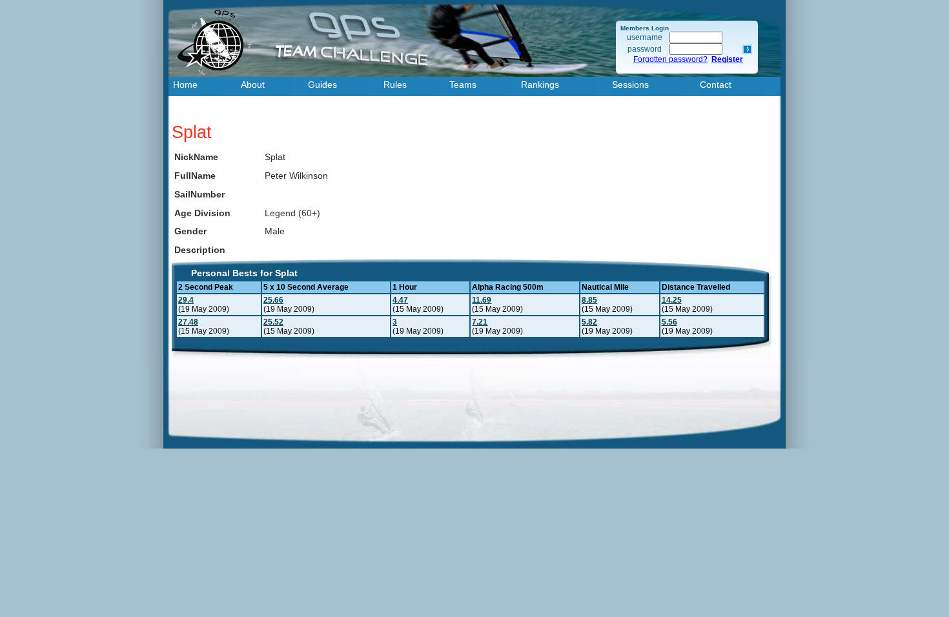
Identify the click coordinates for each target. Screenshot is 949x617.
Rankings (540, 84)
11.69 (481, 300)
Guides (322, 84)
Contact (715, 84)
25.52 (273, 322)
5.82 (589, 322)
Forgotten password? (670, 59)
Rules (395, 84)
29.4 (186, 300)
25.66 (273, 300)
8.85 (589, 300)
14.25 (672, 300)
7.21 (479, 322)
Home (185, 84)
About (253, 84)
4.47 (400, 300)
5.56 (669, 322)
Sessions (630, 84)
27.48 (188, 322)
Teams (462, 84)
